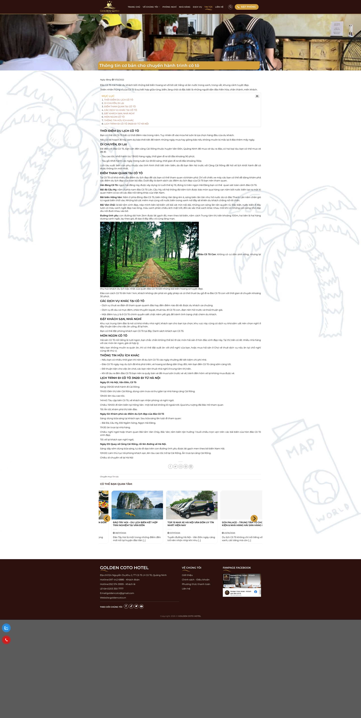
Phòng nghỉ (169, 7)
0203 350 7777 (115, 588)
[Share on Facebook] (170, 466)
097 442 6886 (116, 579)
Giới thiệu (187, 575)
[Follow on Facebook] (126, 606)
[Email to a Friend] (180, 466)
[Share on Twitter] (175, 466)
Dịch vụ (197, 7)
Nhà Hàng (184, 7)
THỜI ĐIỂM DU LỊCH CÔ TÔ (118, 99)
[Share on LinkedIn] (191, 466)
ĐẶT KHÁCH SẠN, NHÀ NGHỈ (119, 113)
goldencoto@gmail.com (120, 593)
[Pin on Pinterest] (185, 466)
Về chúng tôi (150, 7)
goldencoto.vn (118, 597)
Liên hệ (219, 7)
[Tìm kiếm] (230, 7)
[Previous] (106, 518)
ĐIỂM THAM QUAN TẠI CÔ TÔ (120, 106)
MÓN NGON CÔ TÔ (114, 116)
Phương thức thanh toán (196, 584)
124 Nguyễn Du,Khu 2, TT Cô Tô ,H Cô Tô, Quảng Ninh (137, 575)
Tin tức (208, 7)
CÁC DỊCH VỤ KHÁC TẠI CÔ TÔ (120, 110)
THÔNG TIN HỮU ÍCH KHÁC (119, 120)
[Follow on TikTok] (131, 606)
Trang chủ (134, 7)
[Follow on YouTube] (141, 606)
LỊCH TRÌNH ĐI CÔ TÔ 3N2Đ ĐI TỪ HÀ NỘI (126, 123)
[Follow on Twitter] (136, 606)
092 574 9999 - (117, 584)
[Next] (254, 518)
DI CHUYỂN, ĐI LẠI (114, 103)
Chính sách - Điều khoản (196, 579)
